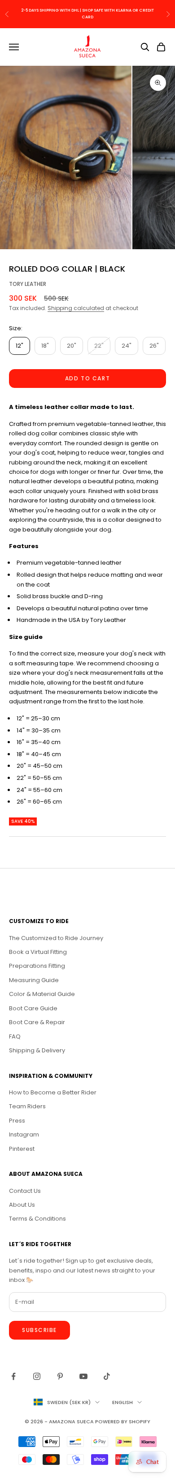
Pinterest (22, 1149)
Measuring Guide (34, 980)
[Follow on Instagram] (36, 1376)
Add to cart (87, 378)
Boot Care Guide (33, 1008)
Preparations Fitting (37, 966)
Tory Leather (27, 284)
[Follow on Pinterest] (60, 1376)
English (122, 1402)
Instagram (24, 1134)
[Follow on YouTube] (83, 1376)
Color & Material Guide (42, 994)
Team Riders (27, 1106)
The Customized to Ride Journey (56, 938)
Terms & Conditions (37, 1218)
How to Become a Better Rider (52, 1092)
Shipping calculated (76, 308)
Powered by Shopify (122, 1421)
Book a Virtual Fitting (38, 952)
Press (17, 1120)
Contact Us (25, 1191)
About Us (22, 1204)
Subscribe (39, 1330)
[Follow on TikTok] (106, 1376)
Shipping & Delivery (37, 1050)
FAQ (15, 1036)
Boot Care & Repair (37, 1022)
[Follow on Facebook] (13, 1376)
